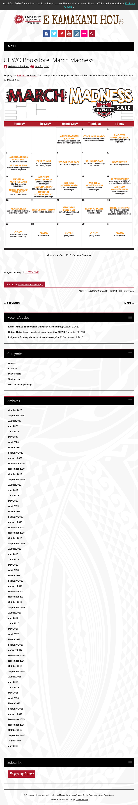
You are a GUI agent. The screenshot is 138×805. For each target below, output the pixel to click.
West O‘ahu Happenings (30, 284)
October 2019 (15, 474)
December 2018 (16, 527)
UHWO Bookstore (95, 291)
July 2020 (13, 426)
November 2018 (16, 533)
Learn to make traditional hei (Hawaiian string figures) (35, 326)
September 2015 (16, 735)
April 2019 (13, 506)
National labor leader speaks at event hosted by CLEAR (36, 332)
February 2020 (15, 453)
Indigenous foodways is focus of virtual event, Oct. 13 (35, 337)
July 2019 (13, 490)
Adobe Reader (82, 799)
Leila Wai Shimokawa (18, 66)
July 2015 (13, 746)
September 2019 (16, 479)
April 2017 (13, 634)
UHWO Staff (32, 272)
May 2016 (13, 693)
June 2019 (13, 495)
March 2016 (14, 703)
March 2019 (14, 511)
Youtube (69, 33)
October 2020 (15, 410)
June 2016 (13, 687)
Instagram (76, 33)
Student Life (14, 379)
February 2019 (15, 517)
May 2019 (13, 501)
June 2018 (13, 559)
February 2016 (15, 709)
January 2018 (15, 586)
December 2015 (16, 719)
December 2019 (16, 463)
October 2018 (15, 538)
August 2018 (14, 549)
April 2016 (13, 698)
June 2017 (13, 623)
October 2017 (15, 602)
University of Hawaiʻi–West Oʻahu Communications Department (86, 795)
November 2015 (16, 725)
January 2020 (15, 458)
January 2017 (15, 650)
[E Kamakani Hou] (69, 23)
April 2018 (13, 570)
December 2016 (16, 655)
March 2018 (14, 575)
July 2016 (13, 682)
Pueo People (14, 374)
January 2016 (15, 714)
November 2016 (16, 661)
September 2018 (16, 543)
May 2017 (13, 629)
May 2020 (13, 437)
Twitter (54, 33)
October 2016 (15, 666)
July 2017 (13, 618)
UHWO (27, 75)
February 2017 (15, 645)
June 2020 (13, 431)
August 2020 (14, 421)
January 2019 (15, 522)
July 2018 (13, 554)
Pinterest (61, 33)
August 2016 (14, 676)
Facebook (46, 33)
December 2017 (16, 591)
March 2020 (14, 447)
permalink (129, 291)
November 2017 (16, 597)
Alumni (11, 363)
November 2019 (16, 469)
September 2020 (16, 415)
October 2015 (15, 730)
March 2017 (14, 639)
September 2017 (16, 607)
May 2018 (13, 565)
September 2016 (16, 671)
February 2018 (15, 581)
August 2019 (14, 485)
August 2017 (14, 613)
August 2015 (14, 740)
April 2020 (13, 442)
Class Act (13, 368)
